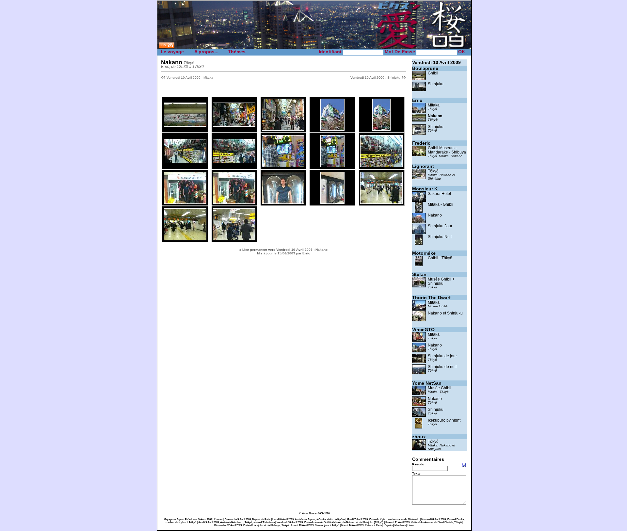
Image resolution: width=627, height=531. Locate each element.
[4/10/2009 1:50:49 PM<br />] (332, 129)
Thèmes (237, 51)
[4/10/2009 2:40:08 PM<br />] (234, 202)
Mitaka (434, 105)
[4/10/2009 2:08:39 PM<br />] (185, 161)
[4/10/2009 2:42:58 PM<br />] (283, 202)
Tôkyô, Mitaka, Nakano (445, 156)
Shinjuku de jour (442, 356)
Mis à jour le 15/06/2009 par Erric (283, 253)
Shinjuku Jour (440, 226)
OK (461, 51)
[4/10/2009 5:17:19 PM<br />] (234, 238)
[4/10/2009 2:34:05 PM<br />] (381, 165)
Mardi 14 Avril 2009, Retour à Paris (361, 525)
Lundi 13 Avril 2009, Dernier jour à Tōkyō (315, 525)
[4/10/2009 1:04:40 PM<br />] (283, 129)
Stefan (419, 274)
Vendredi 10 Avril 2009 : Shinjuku (375, 77)
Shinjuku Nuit (440, 236)
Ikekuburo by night (444, 420)
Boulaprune (425, 68)
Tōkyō (432, 402)
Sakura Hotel (439, 193)
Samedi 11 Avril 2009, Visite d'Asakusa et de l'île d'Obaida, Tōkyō (423, 522)
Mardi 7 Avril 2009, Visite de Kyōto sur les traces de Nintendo (383, 519)
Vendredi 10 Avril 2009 (436, 62)
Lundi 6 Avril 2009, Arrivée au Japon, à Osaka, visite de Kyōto (308, 519)
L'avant (218, 519)
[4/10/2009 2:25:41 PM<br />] (283, 165)
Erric (417, 100)
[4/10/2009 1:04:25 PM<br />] (234, 125)
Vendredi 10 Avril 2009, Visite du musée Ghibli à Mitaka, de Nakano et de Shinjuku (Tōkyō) (330, 522)
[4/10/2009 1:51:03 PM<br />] (381, 129)
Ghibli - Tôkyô (440, 258)
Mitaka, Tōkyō (438, 392)
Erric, (165, 66)
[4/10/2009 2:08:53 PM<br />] (234, 161)
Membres (400, 525)
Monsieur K (425, 188)
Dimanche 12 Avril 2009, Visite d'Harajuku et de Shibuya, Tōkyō (251, 525)
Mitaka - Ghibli (440, 204)
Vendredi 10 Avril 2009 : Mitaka (190, 77)
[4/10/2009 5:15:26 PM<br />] (185, 238)
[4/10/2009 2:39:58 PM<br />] (185, 202)
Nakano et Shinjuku (445, 313)
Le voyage (172, 51)
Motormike (424, 253)
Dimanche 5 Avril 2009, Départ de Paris (247, 519)
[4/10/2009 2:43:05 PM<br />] (332, 202)
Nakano (435, 116)
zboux (419, 436)
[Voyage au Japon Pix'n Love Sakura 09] (314, 48)
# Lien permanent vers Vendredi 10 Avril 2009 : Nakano (283, 249)
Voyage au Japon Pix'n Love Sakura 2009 (188, 519)
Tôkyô (432, 109)
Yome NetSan (427, 383)
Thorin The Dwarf (431, 297)
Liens (411, 525)
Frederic (421, 143)
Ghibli (433, 73)
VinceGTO (423, 329)
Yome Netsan (309, 513)
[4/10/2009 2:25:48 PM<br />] (332, 165)
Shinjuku (435, 84)
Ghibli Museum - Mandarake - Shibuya (447, 150)
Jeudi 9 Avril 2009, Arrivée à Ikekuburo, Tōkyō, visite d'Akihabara (236, 522)
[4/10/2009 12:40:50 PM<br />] (185, 125)
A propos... (206, 51)
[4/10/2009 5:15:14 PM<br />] (381, 202)
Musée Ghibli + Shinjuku (441, 281)
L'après (388, 525)
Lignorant (423, 166)
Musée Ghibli (437, 306)
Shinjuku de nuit (442, 366)
